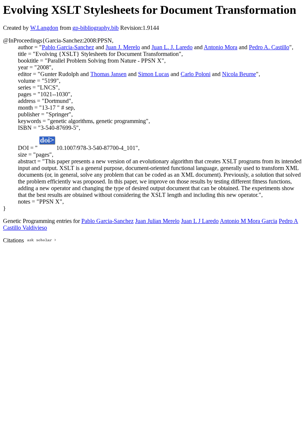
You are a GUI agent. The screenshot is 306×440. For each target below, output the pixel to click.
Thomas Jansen (108, 74)
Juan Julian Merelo (157, 221)
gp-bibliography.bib (95, 28)
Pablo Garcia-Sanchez (68, 47)
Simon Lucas (153, 74)
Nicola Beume (239, 74)
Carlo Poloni (195, 74)
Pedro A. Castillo (269, 47)
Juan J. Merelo (123, 47)
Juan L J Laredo (200, 221)
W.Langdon (44, 28)
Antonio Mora (220, 47)
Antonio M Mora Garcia (248, 221)
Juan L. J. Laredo (172, 47)
